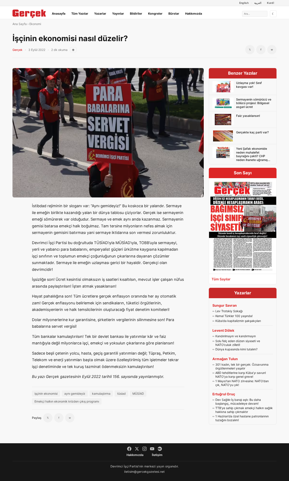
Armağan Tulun (225, 359)
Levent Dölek (223, 330)
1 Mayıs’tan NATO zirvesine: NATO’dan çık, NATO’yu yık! (242, 383)
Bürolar (173, 13)
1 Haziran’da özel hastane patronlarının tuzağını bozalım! (242, 418)
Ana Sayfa (19, 24)
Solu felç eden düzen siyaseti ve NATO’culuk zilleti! (237, 343)
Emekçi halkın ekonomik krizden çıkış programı (66, 401)
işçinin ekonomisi (46, 393)
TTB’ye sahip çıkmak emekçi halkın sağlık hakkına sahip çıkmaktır (244, 410)
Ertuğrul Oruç (223, 394)
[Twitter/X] (137, 449)
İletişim (157, 455)
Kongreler (155, 13)
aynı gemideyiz (74, 393)
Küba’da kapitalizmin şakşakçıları (238, 321)
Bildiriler (136, 13)
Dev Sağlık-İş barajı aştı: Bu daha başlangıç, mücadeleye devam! (238, 401)
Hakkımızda (193, 13)
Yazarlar (100, 13)
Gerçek (17, 50)
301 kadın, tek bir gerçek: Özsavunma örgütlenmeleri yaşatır (241, 366)
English (244, 2)
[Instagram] (144, 449)
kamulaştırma (101, 393)
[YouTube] (152, 449)
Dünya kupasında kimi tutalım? (236, 349)
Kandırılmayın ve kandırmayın (235, 336)
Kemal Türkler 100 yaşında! (234, 316)
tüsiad (121, 393)
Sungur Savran (224, 305)
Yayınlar (118, 13)
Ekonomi (35, 24)
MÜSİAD (138, 393)
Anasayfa (58, 13)
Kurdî (270, 2)
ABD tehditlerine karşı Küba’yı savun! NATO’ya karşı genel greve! (240, 374)
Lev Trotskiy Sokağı (229, 311)
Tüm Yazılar (79, 13)
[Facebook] (129, 449)
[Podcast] (160, 449)
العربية (257, 2)
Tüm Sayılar (221, 279)
